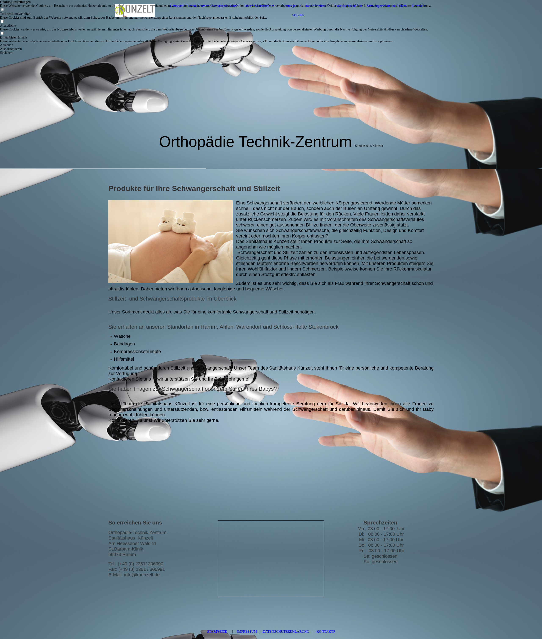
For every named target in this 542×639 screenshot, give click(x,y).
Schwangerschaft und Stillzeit (386, 6)
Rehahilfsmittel (316, 6)
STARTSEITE (217, 631)
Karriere (417, 6)
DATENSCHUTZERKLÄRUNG (286, 631)
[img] (134, 10)
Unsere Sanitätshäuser (259, 6)
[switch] (2, 21)
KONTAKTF (326, 631)
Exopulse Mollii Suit (348, 6)
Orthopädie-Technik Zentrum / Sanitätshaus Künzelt (204, 6)
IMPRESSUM (247, 631)
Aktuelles (298, 15)
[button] (215, 45)
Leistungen (289, 6)
